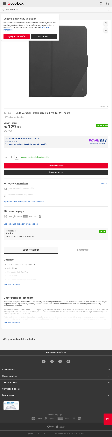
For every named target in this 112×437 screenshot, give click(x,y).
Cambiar (103, 183)
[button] (101, 3)
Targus (7, 113)
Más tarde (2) (43, 36)
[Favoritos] (105, 23)
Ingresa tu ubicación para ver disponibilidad (24, 201)
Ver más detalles (12, 284)
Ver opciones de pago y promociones (21, 224)
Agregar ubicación (16, 36)
